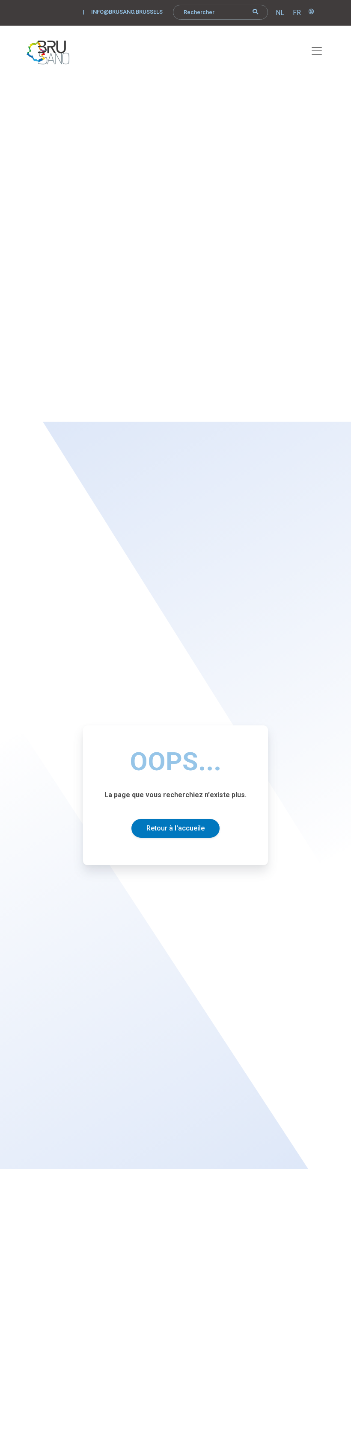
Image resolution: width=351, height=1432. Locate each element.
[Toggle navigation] (312, 49)
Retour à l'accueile (175, 828)
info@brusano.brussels (127, 12)
